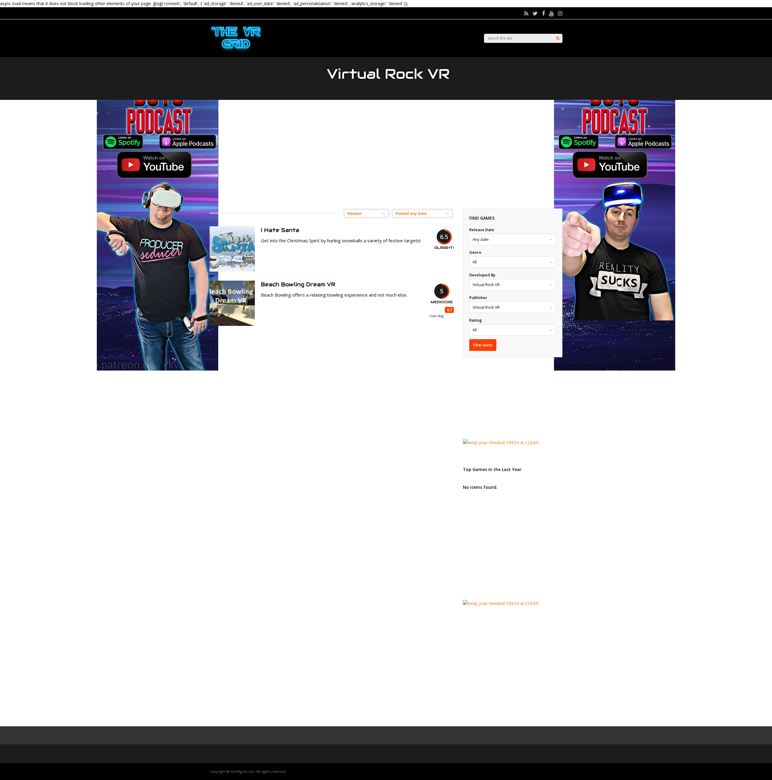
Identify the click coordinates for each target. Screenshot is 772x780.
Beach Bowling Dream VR (298, 284)
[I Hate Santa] (232, 270)
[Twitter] (535, 13)
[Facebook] (543, 13)
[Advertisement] (386, 154)
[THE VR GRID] (236, 50)
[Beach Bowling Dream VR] (232, 324)
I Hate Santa (280, 230)
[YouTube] (551, 13)
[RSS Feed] (526, 13)
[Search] (557, 38)
